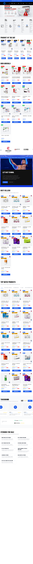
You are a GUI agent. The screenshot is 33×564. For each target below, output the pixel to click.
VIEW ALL (30, 400)
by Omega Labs (24, 386)
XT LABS (22, 287)
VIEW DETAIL (3, 58)
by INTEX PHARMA (25, 365)
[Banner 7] (16, 11)
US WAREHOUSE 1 (16, 287)
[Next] (31, 12)
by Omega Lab (2, 365)
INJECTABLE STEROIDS (8, 287)
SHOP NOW (5, 182)
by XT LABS (2, 208)
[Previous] (1, 12)
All (2, 287)
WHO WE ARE (11, 182)
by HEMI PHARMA (3, 386)
